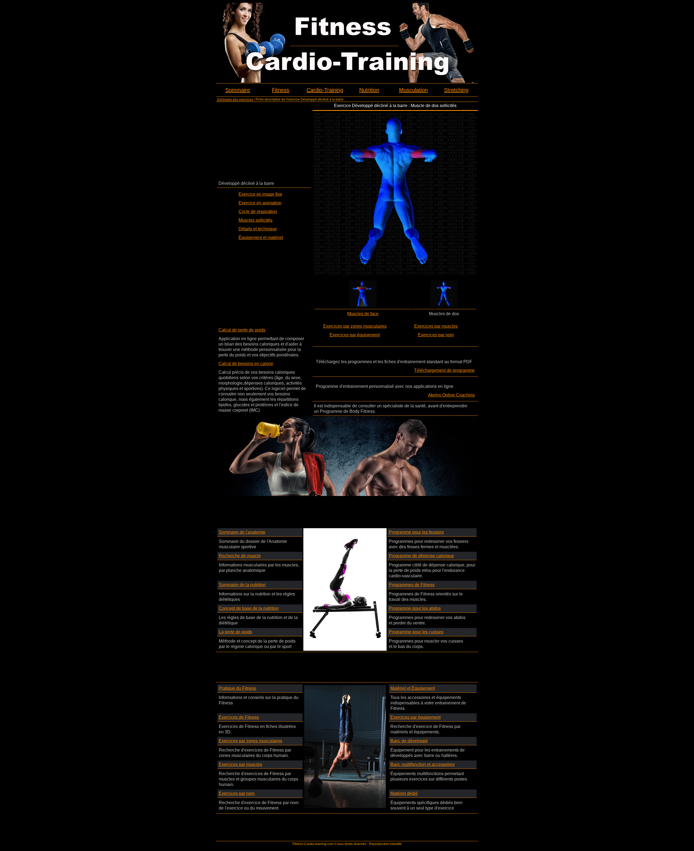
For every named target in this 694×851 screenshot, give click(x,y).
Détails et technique (258, 229)
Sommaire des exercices (235, 99)
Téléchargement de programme (444, 370)
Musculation (413, 90)
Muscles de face (362, 313)
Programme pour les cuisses (416, 632)
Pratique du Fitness (237, 688)
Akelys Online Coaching (451, 395)
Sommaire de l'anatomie (242, 532)
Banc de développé (409, 741)
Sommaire (237, 90)
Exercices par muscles (436, 326)
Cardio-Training (325, 90)
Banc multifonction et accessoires (422, 764)
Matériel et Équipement (412, 688)
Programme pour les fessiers (416, 532)
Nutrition (369, 90)
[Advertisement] (264, 141)
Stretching (456, 90)
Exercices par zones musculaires (355, 326)
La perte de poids (235, 632)
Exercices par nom (436, 335)
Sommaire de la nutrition (242, 584)
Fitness (280, 90)
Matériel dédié (404, 793)
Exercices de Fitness (239, 717)
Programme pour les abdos (415, 608)
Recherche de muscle (240, 555)
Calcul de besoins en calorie (246, 363)
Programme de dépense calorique (421, 555)
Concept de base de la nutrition (249, 608)
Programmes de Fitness (412, 584)
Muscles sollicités (255, 220)
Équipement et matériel (261, 237)
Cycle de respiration (258, 211)
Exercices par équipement (355, 335)
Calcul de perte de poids (242, 330)
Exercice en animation (260, 203)
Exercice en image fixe (260, 194)
